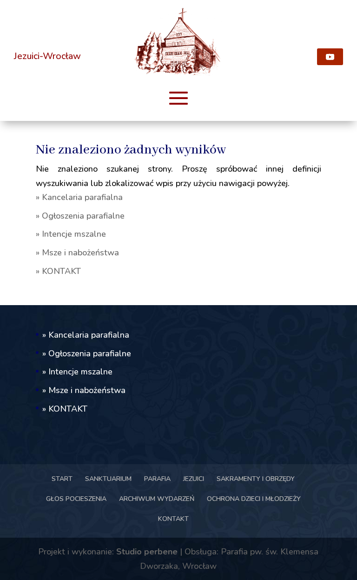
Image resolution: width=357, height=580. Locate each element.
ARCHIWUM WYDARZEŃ (156, 498)
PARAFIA (157, 478)
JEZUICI (193, 478)
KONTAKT (173, 518)
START (62, 478)
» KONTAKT (58, 271)
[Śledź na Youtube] (330, 56)
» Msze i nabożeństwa (77, 252)
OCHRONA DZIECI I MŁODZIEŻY (254, 498)
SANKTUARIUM (108, 478)
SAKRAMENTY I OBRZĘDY (256, 478)
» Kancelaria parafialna (79, 197)
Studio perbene (147, 551)
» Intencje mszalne (71, 234)
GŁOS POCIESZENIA (76, 498)
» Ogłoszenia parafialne (80, 215)
